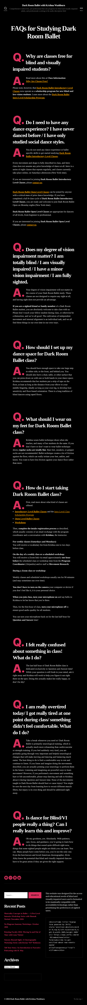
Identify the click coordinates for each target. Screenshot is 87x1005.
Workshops (20, 522)
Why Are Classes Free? (37, 81)
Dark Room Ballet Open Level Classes (31, 192)
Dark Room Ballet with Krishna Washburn (43, 5)
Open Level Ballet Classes (27, 518)
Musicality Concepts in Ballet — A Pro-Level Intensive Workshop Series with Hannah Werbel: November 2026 (22, 916)
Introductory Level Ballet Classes (31, 511)
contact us (37, 182)
